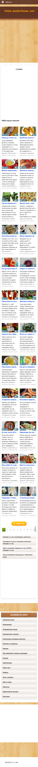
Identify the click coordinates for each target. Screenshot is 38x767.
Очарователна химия (10, 629)
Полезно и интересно (10, 644)
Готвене (5, 658)
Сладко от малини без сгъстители (28, 269)
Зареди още (20, 524)
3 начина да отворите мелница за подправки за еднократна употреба (28, 498)
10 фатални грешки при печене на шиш (10, 400)
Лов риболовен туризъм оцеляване (15, 653)
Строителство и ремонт (11, 634)
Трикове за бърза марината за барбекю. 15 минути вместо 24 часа (28, 301)
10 (34, 530)
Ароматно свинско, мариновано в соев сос (28, 170)
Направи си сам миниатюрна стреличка (16, 537)
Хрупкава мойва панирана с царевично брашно (10, 236)
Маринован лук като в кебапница (28, 432)
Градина (5, 648)
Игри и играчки (8, 677)
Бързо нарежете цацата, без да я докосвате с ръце (28, 236)
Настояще (6, 696)
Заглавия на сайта (19, 615)
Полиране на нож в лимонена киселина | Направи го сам (17, 543)
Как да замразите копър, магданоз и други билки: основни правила (10, 203)
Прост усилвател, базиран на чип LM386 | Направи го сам (17, 549)
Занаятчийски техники (10, 692)
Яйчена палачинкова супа (10, 170)
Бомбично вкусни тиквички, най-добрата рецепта (28, 138)
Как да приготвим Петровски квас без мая (10, 269)
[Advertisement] (19, 40)
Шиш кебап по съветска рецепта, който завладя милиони (10, 465)
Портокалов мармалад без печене (10, 367)
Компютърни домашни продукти (14, 639)
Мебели (5, 672)
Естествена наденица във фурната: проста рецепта (28, 400)
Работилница (7, 663)
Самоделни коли (8, 620)
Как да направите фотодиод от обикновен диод (17, 556)
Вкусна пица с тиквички (28, 203)
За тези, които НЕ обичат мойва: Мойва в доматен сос (10, 432)
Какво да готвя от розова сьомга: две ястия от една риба (10, 138)
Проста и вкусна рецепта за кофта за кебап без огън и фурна (28, 465)
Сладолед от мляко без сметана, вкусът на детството (10, 498)
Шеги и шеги (7, 682)
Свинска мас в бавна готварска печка (10, 334)
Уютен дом (6, 668)
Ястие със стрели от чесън (28, 334)
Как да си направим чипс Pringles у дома (28, 367)
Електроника (7, 624)
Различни (6, 687)
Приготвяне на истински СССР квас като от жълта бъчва (10, 301)
